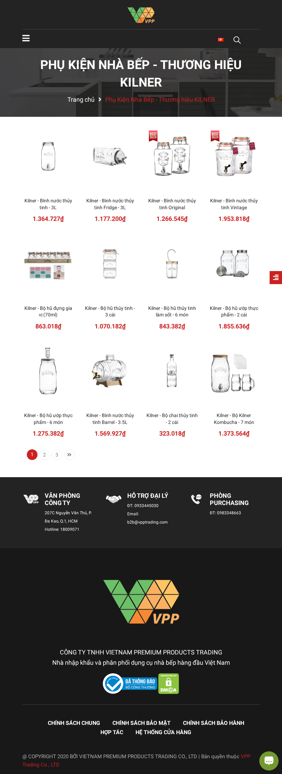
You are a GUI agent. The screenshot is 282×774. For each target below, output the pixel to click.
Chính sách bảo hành (213, 723)
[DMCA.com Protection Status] (168, 683)
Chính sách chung (74, 723)
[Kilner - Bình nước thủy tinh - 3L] (48, 156)
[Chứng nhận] (131, 683)
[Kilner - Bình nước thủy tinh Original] (172, 156)
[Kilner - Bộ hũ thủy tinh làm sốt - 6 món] (172, 264)
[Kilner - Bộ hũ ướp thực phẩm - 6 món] (48, 371)
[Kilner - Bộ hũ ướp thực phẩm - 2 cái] (234, 264)
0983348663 (229, 513)
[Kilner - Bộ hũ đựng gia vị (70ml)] (48, 264)
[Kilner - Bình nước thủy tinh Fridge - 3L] (110, 156)
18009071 (69, 529)
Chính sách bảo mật (141, 723)
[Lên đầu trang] (12, 741)
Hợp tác (111, 732)
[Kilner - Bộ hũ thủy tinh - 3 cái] (110, 264)
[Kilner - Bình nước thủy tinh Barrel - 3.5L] (110, 371)
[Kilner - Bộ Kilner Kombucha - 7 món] (234, 371)
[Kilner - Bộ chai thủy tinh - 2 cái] (172, 371)
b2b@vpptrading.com (147, 522)
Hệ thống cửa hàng (163, 732)
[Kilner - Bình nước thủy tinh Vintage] (234, 156)
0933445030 (146, 505)
